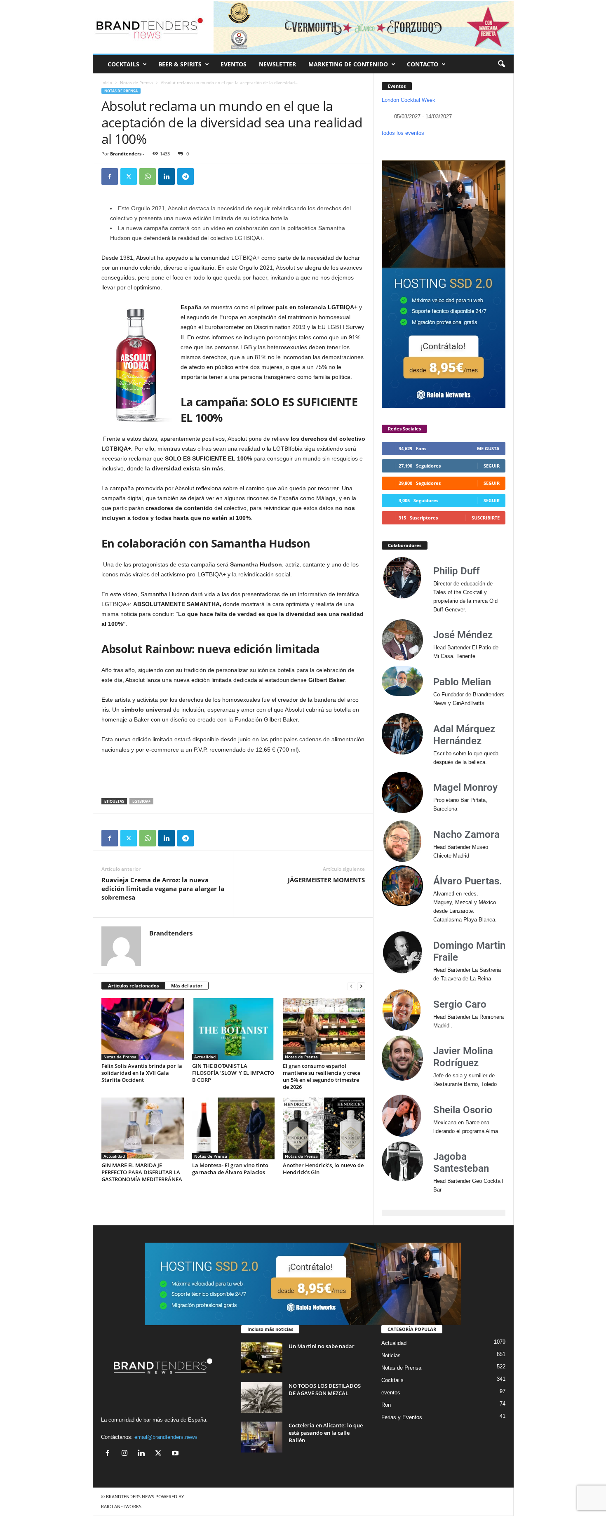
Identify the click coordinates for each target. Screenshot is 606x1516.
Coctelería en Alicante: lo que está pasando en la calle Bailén (326, 1433)
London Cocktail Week (408, 100)
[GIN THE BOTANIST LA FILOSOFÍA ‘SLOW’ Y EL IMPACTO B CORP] (233, 1029)
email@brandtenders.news (165, 1437)
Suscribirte (486, 518)
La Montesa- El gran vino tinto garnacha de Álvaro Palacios (230, 1168)
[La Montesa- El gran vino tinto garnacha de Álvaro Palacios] (233, 1128)
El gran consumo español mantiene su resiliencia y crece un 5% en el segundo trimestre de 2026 (321, 1076)
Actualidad (205, 1057)
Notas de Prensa (136, 82)
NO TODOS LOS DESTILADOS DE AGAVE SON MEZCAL (325, 1389)
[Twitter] (128, 176)
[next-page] (361, 986)
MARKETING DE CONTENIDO (348, 64)
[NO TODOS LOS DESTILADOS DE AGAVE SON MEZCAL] (261, 1397)
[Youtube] (176, 1454)
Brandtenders (125, 153)
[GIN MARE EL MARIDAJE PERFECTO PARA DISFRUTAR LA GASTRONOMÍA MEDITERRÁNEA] (142, 1128)
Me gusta (488, 448)
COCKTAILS (123, 64)
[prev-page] (351, 986)
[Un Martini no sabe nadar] (261, 1357)
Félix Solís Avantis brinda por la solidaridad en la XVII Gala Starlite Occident (141, 1073)
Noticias (391, 1355)
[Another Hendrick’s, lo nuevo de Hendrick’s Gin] (324, 1128)
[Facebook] (109, 176)
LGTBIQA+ (141, 801)
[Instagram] (126, 1454)
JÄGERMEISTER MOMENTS (326, 880)
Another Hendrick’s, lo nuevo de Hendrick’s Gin (323, 1168)
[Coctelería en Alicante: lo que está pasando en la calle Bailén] (261, 1437)
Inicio (106, 82)
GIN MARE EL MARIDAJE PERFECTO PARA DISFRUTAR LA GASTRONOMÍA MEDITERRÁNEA (141, 1172)
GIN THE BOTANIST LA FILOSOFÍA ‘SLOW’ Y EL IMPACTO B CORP (233, 1073)
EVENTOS (234, 64)
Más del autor (186, 985)
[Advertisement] (233, 776)
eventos (390, 1392)
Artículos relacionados (133, 985)
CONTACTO (422, 64)
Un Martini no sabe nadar (322, 1346)
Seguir (492, 466)
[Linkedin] (166, 176)
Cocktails (392, 1380)
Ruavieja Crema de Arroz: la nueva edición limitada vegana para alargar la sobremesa (162, 888)
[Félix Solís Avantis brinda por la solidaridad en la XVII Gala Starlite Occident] (142, 1029)
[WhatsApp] (147, 176)
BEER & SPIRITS (180, 64)
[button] (501, 64)
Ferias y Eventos (401, 1417)
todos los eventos (403, 133)
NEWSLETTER (277, 64)
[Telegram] (185, 176)
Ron (386, 1405)
